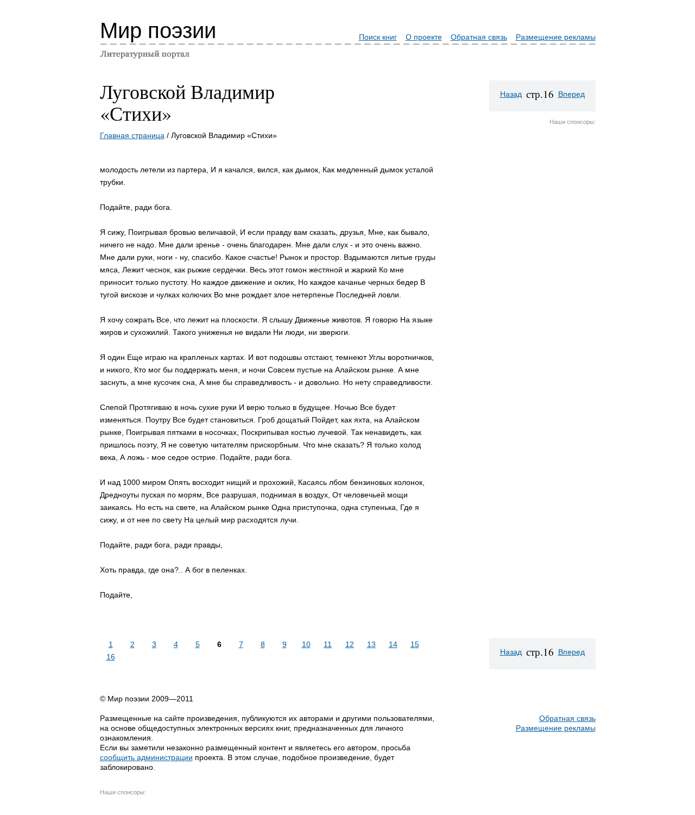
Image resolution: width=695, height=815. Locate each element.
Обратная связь (479, 37)
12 (349, 644)
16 (110, 656)
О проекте (424, 37)
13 (371, 644)
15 (414, 644)
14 (393, 644)
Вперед (571, 94)
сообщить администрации (146, 757)
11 (328, 644)
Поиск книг (378, 37)
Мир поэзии (158, 30)
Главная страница (132, 135)
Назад (511, 94)
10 (306, 644)
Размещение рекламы (556, 37)
